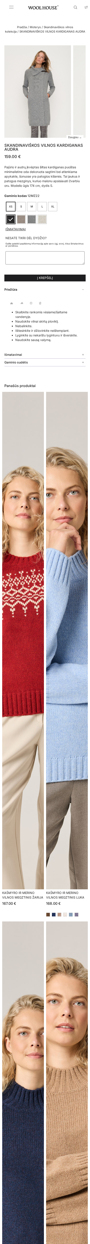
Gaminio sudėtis (16, 362)
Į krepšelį (45, 278)
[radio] (10, 206)
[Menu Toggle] (11, 7)
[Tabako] (48, 915)
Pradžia (22, 27)
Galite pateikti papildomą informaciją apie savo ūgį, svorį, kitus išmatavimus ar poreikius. (44, 244)
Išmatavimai (15, 229)
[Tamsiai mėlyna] (54, 915)
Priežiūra (10, 289)
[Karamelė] (59, 915)
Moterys (35, 27)
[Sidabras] (65, 915)
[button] (45, 289)
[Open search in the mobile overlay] (76, 7)
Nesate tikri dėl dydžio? (26, 238)
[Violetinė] (76, 915)
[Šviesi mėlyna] (71, 915)
